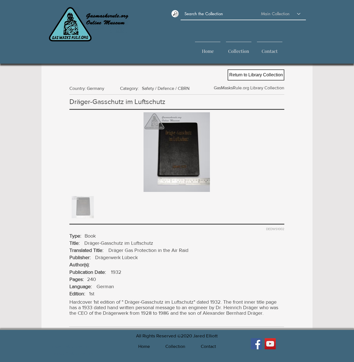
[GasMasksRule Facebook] (256, 343)
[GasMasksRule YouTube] (270, 343)
